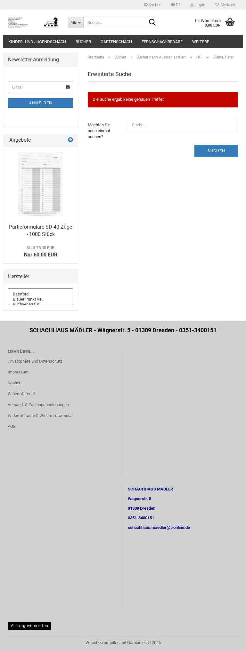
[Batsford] (40, 294)
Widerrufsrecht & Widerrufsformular (40, 415)
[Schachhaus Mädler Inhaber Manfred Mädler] (33, 22)
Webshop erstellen (102, 642)
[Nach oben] (228, 641)
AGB (12, 426)
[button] (175, 5)
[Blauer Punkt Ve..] (40, 299)
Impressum (18, 372)
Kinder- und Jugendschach (37, 41)
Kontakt (15, 382)
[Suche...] (152, 22)
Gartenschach (116, 41)
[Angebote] (70, 140)
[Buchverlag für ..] (40, 304)
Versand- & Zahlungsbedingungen (38, 404)
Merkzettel (228, 5)
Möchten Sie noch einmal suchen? (99, 130)
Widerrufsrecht (21, 393)
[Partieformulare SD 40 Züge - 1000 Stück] (40, 184)
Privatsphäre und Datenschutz (35, 361)
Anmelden (40, 103)
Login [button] (199, 5)
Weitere (200, 41)
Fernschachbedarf (162, 41)
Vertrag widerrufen (29, 626)
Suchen (154, 5)
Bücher (83, 41)
